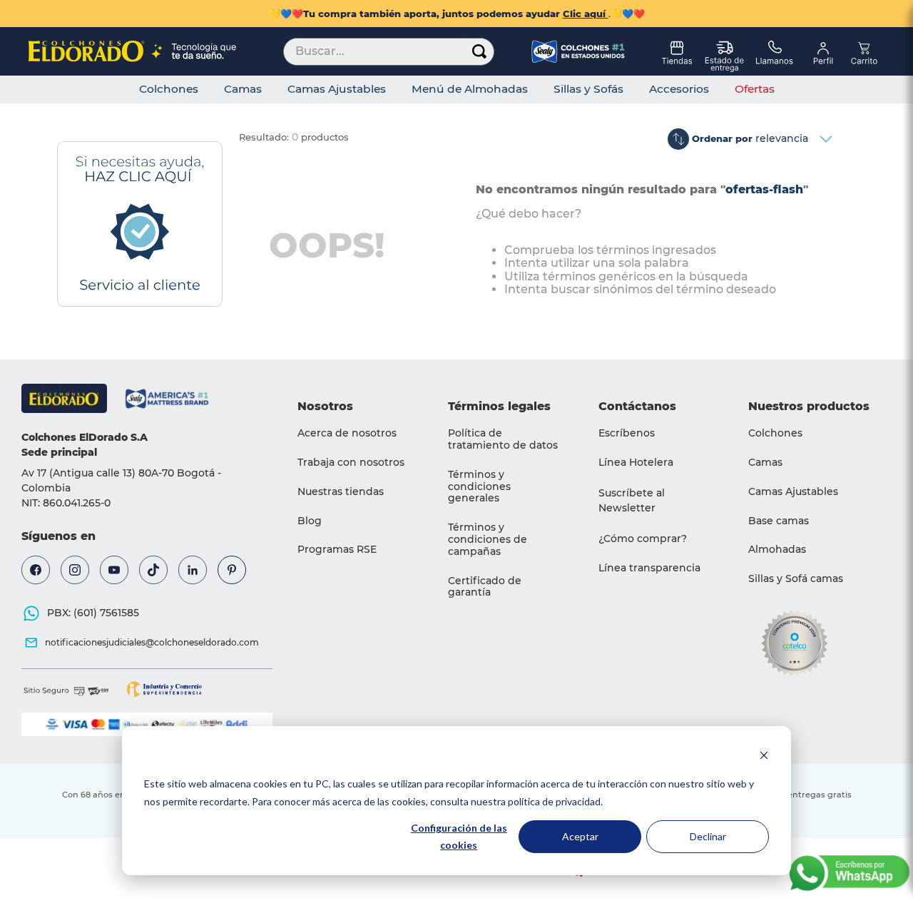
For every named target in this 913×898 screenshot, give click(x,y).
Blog (309, 520)
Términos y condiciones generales (479, 486)
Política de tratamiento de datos (503, 439)
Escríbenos (626, 433)
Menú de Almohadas (470, 89)
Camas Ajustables (336, 89)
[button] (656, 500)
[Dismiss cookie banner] (764, 757)
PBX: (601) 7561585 (93, 612)
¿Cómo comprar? (642, 538)
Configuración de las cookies (459, 837)
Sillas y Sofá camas (795, 578)
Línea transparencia (649, 567)
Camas (243, 89)
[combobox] (388, 51)
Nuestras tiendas (340, 491)
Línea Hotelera (635, 462)
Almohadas (777, 549)
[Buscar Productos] (479, 52)
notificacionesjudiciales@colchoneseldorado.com (152, 642)
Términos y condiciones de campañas (487, 539)
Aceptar (580, 836)
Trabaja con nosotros (350, 462)
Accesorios (679, 89)
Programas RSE (337, 549)
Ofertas (755, 89)
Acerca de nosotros (347, 433)
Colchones (168, 89)
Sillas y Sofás (588, 89)
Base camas (778, 520)
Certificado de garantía (484, 586)
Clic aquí (585, 13)
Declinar (708, 836)
